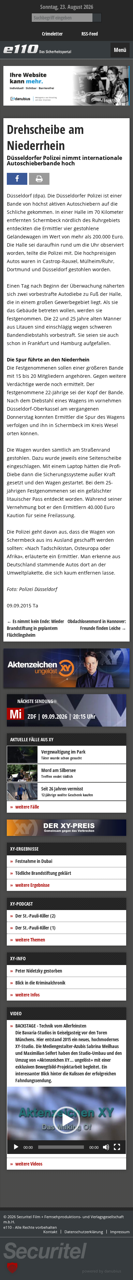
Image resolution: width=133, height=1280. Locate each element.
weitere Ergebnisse (32, 885)
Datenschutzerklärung (83, 1231)
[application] (66, 1120)
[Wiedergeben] (16, 1147)
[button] (66, 1120)
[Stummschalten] (106, 1147)
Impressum (120, 1231)
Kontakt (50, 1231)
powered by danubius (101, 1271)
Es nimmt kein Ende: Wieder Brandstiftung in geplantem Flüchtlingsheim (35, 628)
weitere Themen (30, 939)
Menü (120, 50)
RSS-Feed (90, 33)
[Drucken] (39, 179)
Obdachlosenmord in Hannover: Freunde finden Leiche (97, 624)
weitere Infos (27, 994)
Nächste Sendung (35, 701)
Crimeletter (52, 33)
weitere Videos (28, 1163)
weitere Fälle (27, 806)
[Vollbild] (117, 1147)
